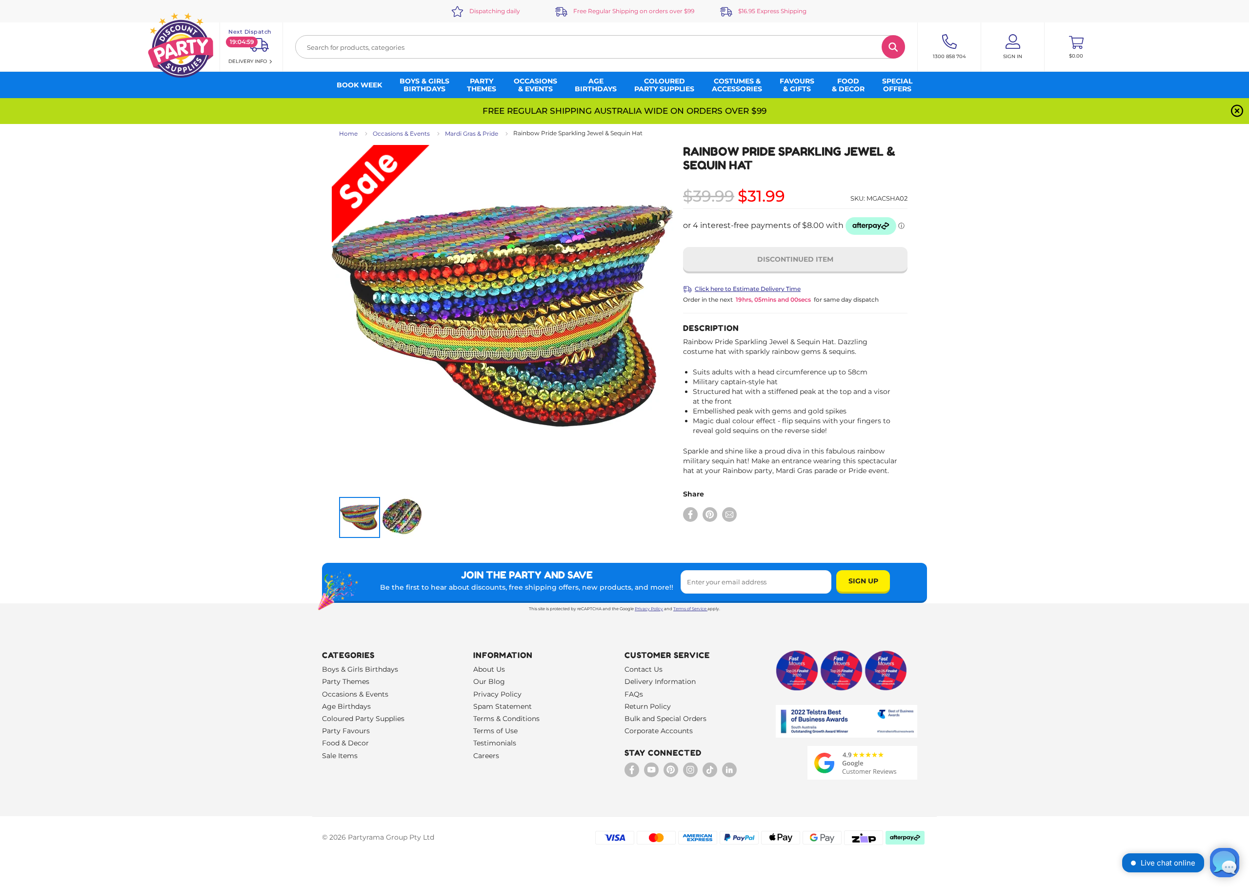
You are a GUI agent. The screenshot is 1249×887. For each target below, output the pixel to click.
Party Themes (345, 681)
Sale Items (340, 755)
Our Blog (489, 681)
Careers (486, 755)
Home (348, 133)
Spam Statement (502, 706)
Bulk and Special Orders (665, 718)
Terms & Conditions (506, 718)
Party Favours (346, 730)
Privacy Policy (649, 608)
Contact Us (643, 669)
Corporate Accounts (658, 730)
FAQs (633, 694)
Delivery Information (660, 681)
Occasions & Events (401, 133)
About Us (489, 669)
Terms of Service (689, 608)
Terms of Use (495, 730)
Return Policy (647, 706)
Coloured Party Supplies (363, 718)
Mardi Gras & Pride (471, 133)
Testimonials (494, 743)
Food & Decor (345, 743)
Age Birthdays (346, 706)
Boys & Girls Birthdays (360, 669)
